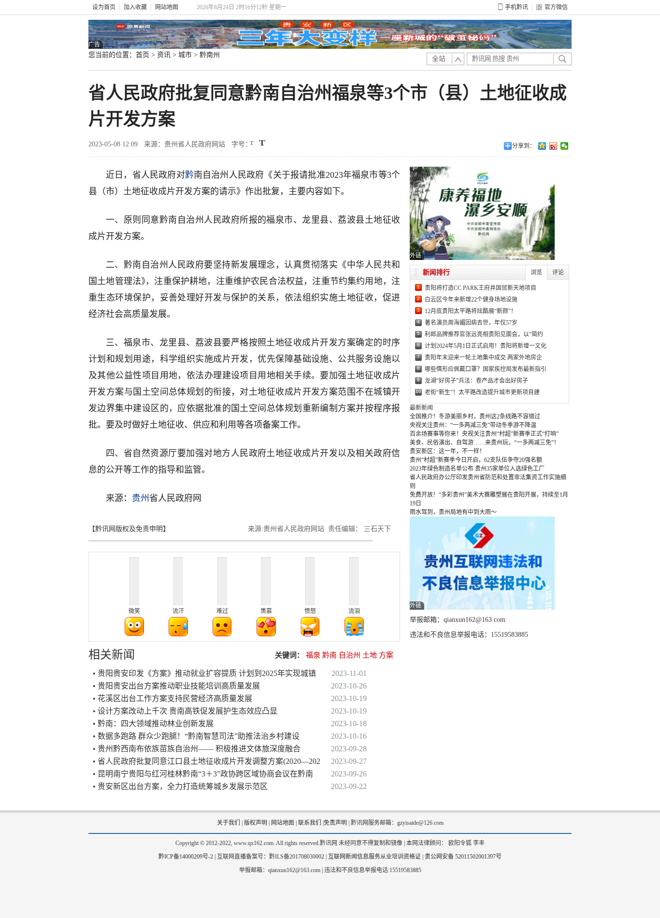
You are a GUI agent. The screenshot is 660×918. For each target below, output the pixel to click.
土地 (369, 655)
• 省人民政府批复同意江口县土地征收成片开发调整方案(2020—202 (206, 761)
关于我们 (228, 822)
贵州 (140, 498)
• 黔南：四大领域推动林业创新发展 (153, 723)
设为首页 (103, 7)
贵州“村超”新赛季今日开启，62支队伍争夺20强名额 (476, 460)
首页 (142, 54)
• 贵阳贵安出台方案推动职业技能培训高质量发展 (176, 686)
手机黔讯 (516, 7)
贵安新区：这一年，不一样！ (447, 451)
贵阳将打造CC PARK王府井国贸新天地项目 (480, 288)
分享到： (523, 146)
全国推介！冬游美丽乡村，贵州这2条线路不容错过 (475, 416)
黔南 (329, 655)
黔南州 (210, 54)
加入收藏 (135, 7)
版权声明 (255, 822)
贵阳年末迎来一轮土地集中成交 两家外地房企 (483, 357)
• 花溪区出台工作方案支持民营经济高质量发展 (172, 698)
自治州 (349, 655)
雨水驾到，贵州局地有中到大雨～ (453, 512)
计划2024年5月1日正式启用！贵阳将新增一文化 (485, 346)
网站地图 (166, 7)
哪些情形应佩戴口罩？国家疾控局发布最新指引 (485, 369)
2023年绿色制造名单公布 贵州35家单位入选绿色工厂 (477, 468)
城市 (185, 54)
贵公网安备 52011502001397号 (463, 856)
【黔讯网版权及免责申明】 (129, 528)
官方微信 (556, 7)
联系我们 (309, 822)
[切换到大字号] (262, 142)
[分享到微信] (564, 146)
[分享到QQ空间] (542, 146)
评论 (558, 272)
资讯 (164, 54)
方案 (386, 655)
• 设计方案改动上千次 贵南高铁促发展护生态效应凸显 (185, 711)
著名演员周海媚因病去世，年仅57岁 (471, 322)
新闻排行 (436, 272)
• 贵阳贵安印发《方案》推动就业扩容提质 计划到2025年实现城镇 (204, 673)
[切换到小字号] (252, 143)
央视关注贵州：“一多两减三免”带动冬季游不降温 (473, 425)
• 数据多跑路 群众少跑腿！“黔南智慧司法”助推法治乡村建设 (196, 736)
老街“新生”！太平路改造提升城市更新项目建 (482, 392)
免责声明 (335, 822)
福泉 (313, 655)
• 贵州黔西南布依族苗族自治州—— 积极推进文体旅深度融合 (197, 749)
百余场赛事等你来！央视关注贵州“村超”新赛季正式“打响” (484, 433)
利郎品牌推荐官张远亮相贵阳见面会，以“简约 (484, 334)
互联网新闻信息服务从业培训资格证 (374, 856)
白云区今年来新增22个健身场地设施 (471, 299)
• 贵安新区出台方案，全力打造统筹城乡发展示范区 (180, 786)
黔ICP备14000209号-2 (185, 856)
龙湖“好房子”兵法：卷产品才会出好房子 (476, 380)
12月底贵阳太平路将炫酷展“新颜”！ (471, 311)
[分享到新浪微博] (553, 146)
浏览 (536, 272)
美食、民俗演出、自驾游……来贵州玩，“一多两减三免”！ (485, 442)
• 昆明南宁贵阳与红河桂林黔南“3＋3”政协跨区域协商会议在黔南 (203, 774)
